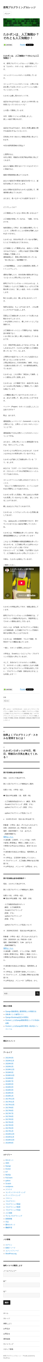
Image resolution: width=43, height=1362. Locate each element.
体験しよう (7, 1323)
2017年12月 (9, 1099)
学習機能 (10, 718)
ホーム (5, 1313)
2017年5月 (9, 1119)
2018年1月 (9, 1096)
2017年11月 (9, 1102)
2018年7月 (9, 1081)
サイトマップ (8, 1344)
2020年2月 (9, 1066)
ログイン (8, 1245)
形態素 (16, 718)
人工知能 (6, 713)
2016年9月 (9, 1143)
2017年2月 (9, 1128)
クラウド (33, 709)
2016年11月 (9, 1137)
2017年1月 (9, 1131)
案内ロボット (10, 1225)
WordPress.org (10, 1254)
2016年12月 (9, 1134)
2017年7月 (9, 1113)
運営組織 (6, 1339)
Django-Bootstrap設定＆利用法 (16, 1017)
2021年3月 (9, 1058)
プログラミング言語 (32, 711)
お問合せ (6, 1334)
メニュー (7, 13)
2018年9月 (9, 1078)
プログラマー (10, 1201)
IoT (29, 709)
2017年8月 (9, 1110)
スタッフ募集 (8, 1349)
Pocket (22, 45)
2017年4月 (9, 1122)
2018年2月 (9, 1093)
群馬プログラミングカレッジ (19, 7)
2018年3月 (9, 1090)
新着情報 (26, 713)
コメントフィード (12, 1251)
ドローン (8, 1198)
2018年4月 (9, 1087)
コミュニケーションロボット (19, 716)
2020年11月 (9, 1061)
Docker (8, 1169)
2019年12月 (9, 1069)
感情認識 (29, 718)
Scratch (8, 1183)
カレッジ (6, 1318)
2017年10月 (9, 1105)
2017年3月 (9, 1125)
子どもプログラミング (16, 713)
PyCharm (8, 1178)
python (7, 1181)
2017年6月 (9, 1116)
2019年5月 (9, 1072)
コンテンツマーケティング (15, 1192)
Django (8, 1166)
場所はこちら (8, 837)
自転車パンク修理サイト (14, 1014)
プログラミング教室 (12, 1204)
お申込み (6, 1329)
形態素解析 (22, 718)
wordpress (9, 1186)
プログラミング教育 (19, 711)
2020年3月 (9, 1064)
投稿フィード (10, 1248)
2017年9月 (9, 1107)
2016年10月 (9, 1140)
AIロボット (9, 1160)
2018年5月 (9, 1084)
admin (9, 709)
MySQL (8, 1175)
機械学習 (35, 718)
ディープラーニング (12, 1195)
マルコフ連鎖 (33, 716)
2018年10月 (9, 1075)
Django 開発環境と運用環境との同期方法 (20, 1011)
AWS (25, 709)
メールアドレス (9, 1271)
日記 (31, 713)
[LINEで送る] (8, 45)
